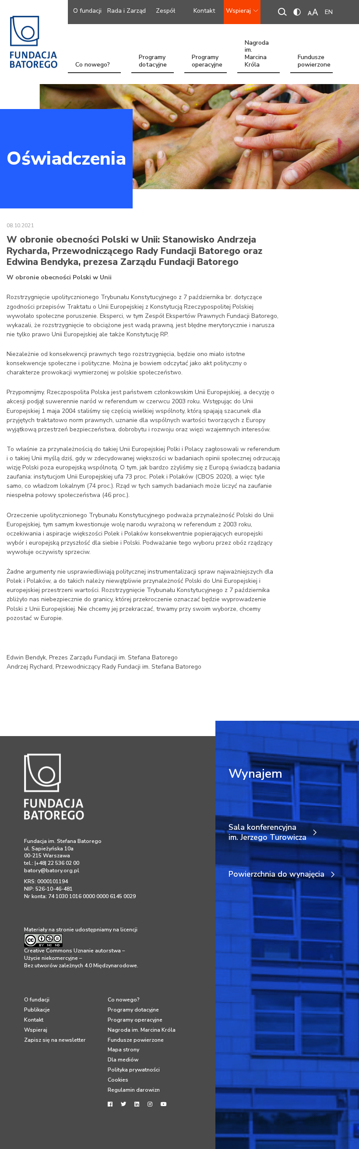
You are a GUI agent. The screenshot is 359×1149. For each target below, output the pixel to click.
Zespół (165, 11)
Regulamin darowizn (134, 1089)
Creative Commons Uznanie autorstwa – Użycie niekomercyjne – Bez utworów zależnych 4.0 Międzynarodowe (80, 958)
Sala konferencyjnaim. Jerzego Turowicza (267, 832)
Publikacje (37, 1009)
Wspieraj (238, 11)
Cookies (118, 1079)
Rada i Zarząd (126, 11)
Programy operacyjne (207, 62)
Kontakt (204, 11)
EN (329, 12)
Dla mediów (123, 1059)
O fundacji (87, 11)
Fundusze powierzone (314, 62)
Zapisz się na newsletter (55, 1039)
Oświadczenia (66, 158)
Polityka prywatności (134, 1069)
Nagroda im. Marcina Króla (257, 62)
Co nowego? (92, 64)
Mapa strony (123, 1049)
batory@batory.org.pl (51, 870)
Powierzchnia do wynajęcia (276, 874)
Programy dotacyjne (153, 62)
